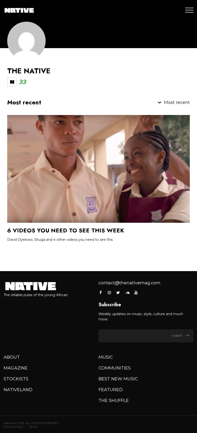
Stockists (16, 379)
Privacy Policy (13, 426)
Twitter (118, 292)
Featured (110, 389)
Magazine (16, 368)
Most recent (177, 102)
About (12, 357)
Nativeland (18, 389)
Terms (33, 426)
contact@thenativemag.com (129, 283)
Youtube (136, 292)
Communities (114, 368)
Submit (177, 335)
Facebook (100, 292)
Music (105, 357)
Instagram (109, 292)
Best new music (118, 379)
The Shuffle (113, 400)
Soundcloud (127, 292)
